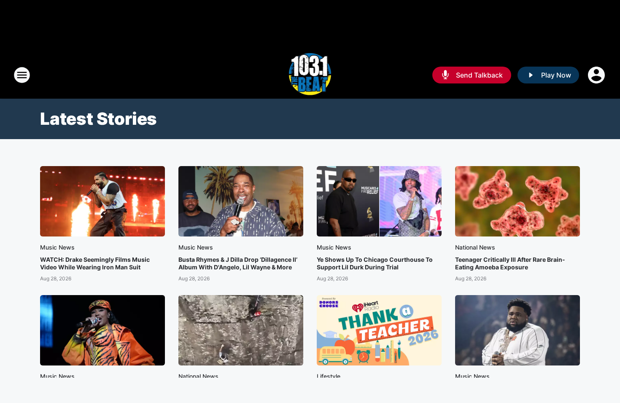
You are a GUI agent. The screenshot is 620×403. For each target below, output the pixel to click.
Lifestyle (328, 376)
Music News (57, 247)
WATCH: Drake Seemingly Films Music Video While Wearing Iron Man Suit (95, 263)
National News (475, 247)
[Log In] (597, 75)
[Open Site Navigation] (21, 75)
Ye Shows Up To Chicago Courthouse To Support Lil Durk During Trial (375, 263)
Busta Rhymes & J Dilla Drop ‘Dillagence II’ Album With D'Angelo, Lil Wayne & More (237, 263)
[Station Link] (310, 75)
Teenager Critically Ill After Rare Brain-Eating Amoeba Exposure (510, 263)
